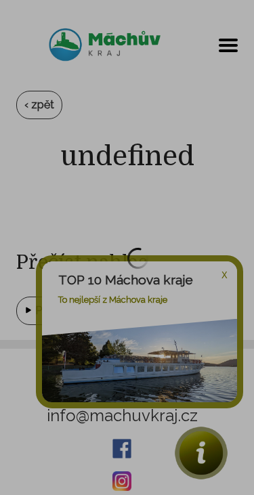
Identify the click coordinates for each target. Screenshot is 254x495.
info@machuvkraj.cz (122, 415)
